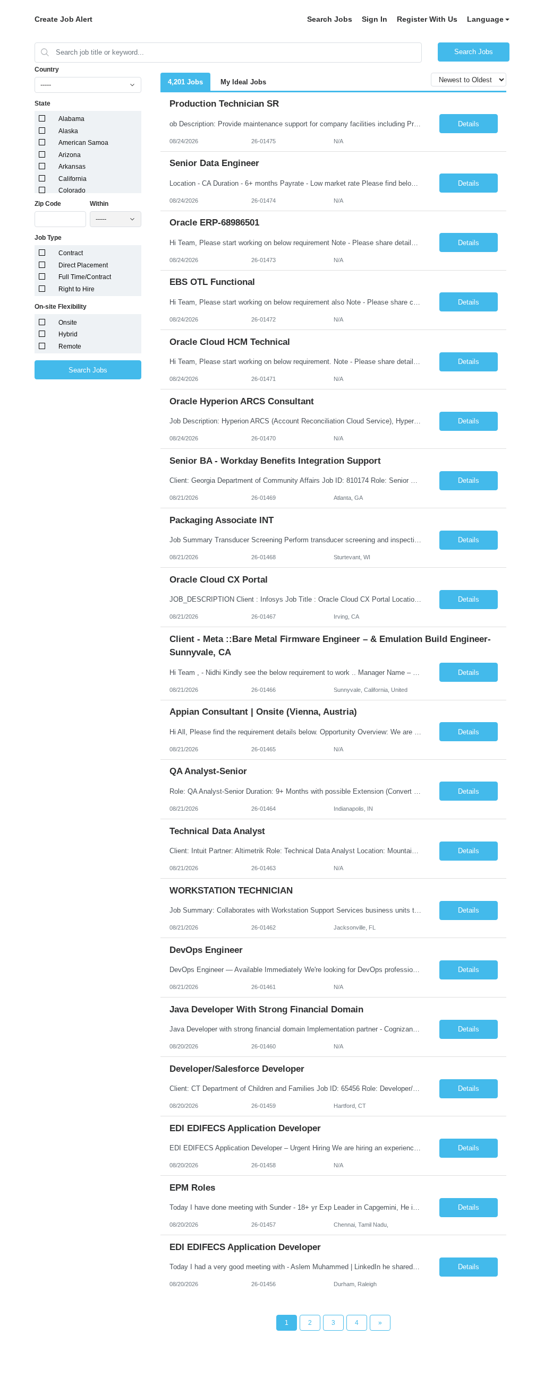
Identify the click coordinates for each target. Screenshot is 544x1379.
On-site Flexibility (61, 306)
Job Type (48, 237)
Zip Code (48, 203)
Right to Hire (76, 289)
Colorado (72, 190)
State (42, 103)
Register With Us (427, 19)
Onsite (67, 322)
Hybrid (68, 334)
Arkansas (72, 166)
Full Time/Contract (84, 277)
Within (99, 203)
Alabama (71, 119)
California (72, 179)
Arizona (69, 155)
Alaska (68, 131)
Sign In (374, 19)
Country (47, 69)
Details (468, 124)
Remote (69, 346)
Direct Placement (83, 265)
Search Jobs (329, 19)
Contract (70, 253)
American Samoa (83, 142)
